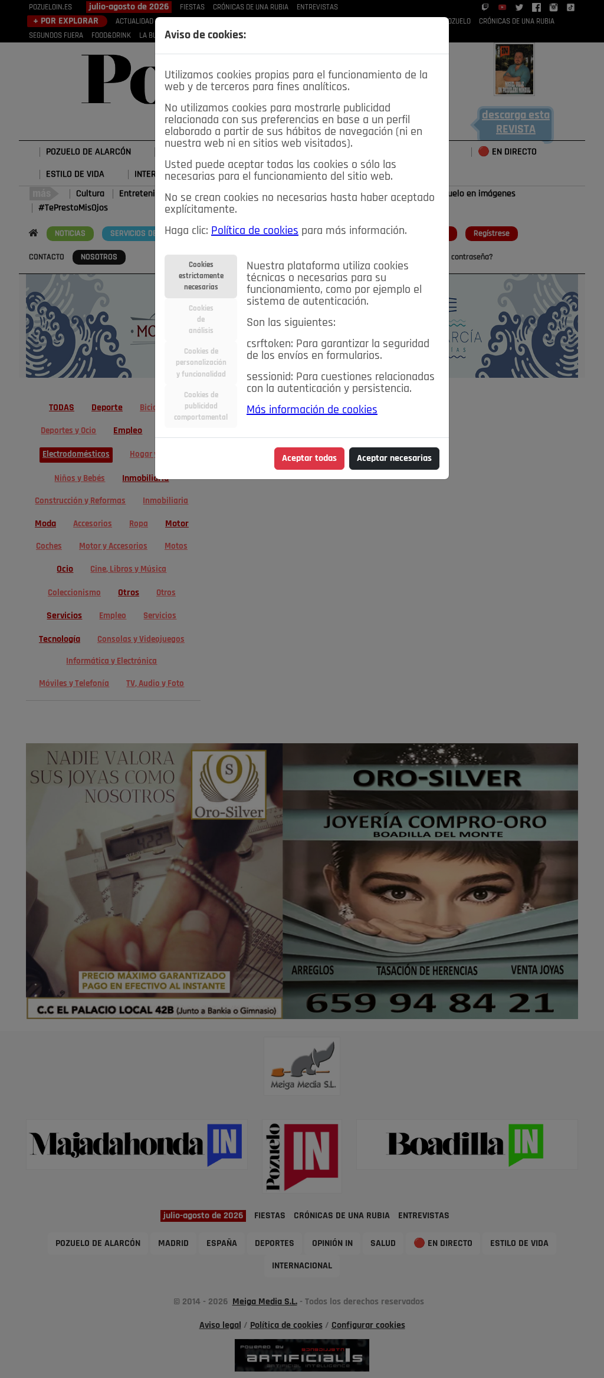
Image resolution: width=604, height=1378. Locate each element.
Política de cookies (254, 231)
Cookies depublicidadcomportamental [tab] (201, 406)
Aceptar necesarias (394, 458)
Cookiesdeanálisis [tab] (201, 320)
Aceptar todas (309, 458)
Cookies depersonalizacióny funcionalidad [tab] (201, 363)
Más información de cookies (312, 410)
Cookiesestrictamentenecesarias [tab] (201, 276)
